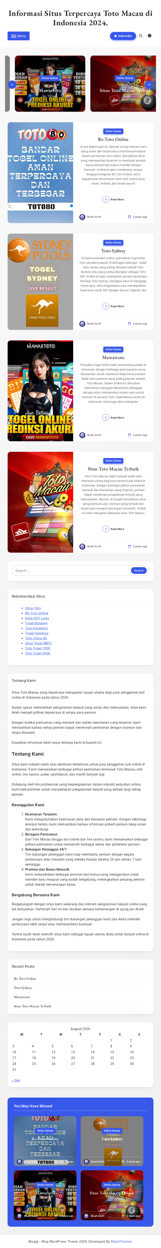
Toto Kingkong (36, 628)
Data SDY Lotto (37, 618)
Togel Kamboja (36, 633)
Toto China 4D (36, 638)
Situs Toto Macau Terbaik (118, 90)
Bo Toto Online (113, 139)
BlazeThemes (121, 1241)
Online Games (42, 78)
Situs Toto (33, 608)
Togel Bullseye (36, 623)
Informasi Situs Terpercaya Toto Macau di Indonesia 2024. (81, 18)
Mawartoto (43, 90)
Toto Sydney (113, 250)
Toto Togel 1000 (37, 648)
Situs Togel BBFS (38, 643)
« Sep (16, 1080)
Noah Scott (94, 216)
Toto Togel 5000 (37, 653)
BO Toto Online (36, 613)
